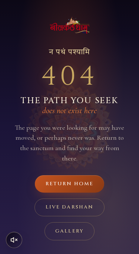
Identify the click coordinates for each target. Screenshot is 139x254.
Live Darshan (69, 207)
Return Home (69, 183)
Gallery (69, 231)
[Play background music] (14, 240)
